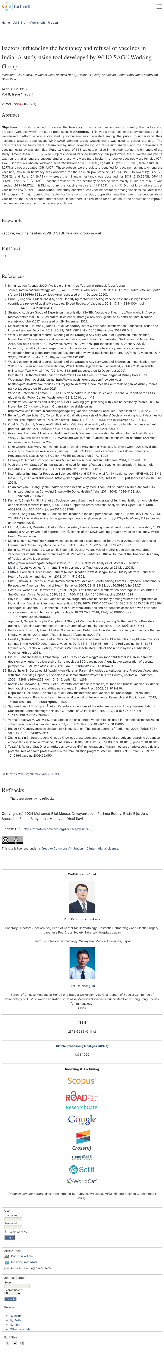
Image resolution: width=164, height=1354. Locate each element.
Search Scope (13, 1290)
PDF (4, 256)
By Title (15, 1325)
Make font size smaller (8, 1342)
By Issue (16, 1316)
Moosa (53, 22)
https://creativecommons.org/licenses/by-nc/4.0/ (57, 829)
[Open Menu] (159, 6)
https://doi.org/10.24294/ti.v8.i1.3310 (36, 774)
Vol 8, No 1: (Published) (29, 22)
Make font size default (15, 1342)
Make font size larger (22, 1342)
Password (10, 1223)
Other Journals (20, 1329)
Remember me (18, 1232)
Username (10, 1215)
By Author (16, 1320)
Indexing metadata (24, 1262)
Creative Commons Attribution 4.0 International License (79, 848)
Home (6, 22)
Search (8, 1282)
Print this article (22, 1256)
